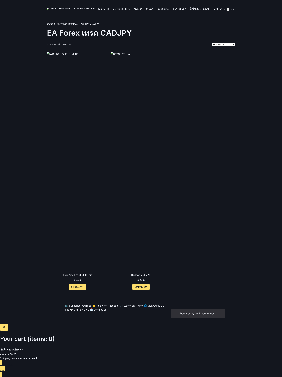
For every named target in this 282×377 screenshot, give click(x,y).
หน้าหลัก (51, 24)
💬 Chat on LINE (79, 309)
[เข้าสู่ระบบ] (232, 9)
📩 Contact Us (98, 309)
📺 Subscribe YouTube (78, 305)
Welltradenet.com (205, 313)
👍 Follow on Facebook (105, 305)
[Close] (4, 327)
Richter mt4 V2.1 (141, 274)
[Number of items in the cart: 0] (228, 9)
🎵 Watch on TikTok (131, 305)
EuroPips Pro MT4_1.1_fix (77, 274)
